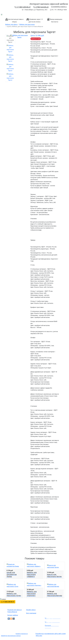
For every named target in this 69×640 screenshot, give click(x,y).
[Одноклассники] (11, 619)
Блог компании (31, 613)
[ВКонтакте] (9, 619)
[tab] (10, 39)
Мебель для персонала (27, 24)
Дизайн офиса (31, 610)
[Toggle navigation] (65, 15)
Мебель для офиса (11, 24)
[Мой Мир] (14, 619)
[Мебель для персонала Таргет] (19, 36)
